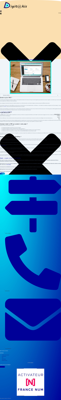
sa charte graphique (3, 145)
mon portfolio (9, 164)
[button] (57, 95)
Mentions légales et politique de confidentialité (5, 398)
